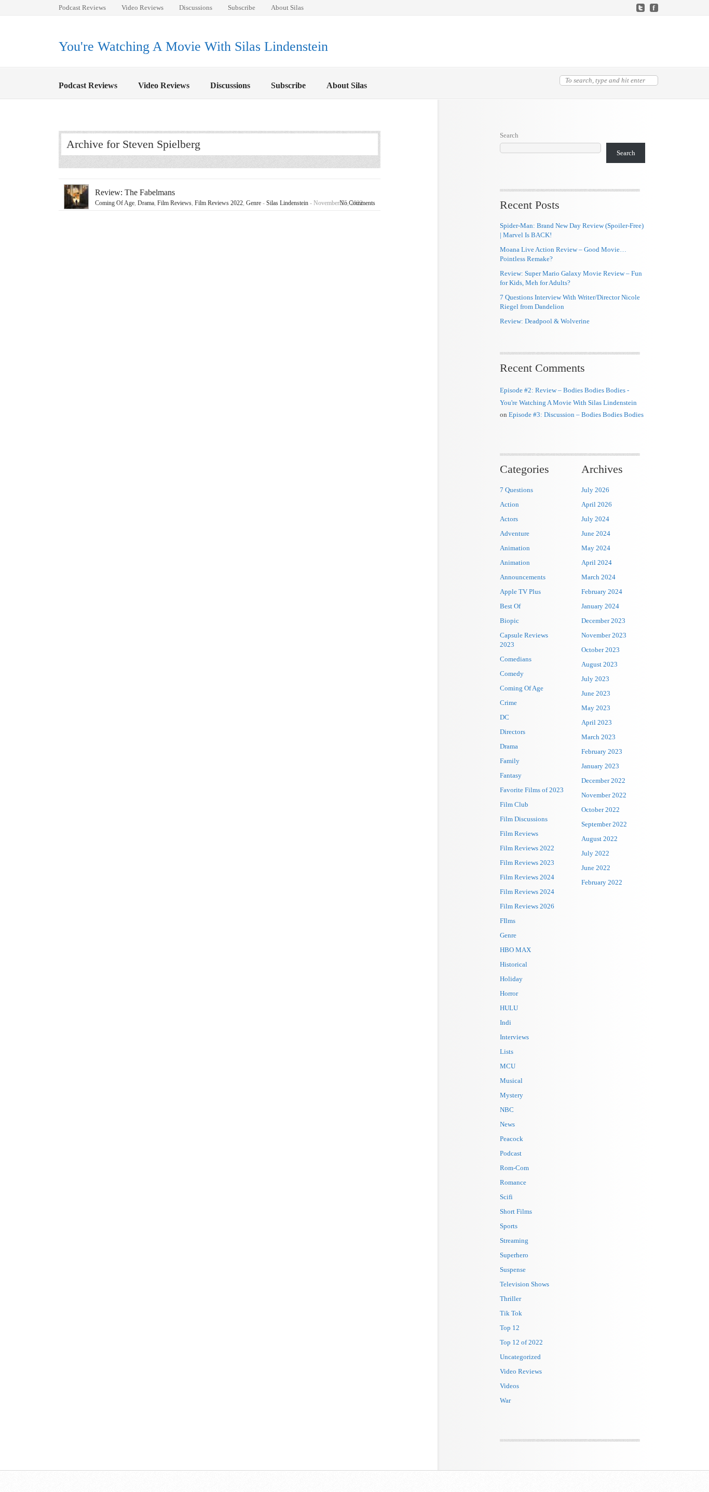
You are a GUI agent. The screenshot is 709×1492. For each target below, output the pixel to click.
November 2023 (603, 635)
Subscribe (241, 7)
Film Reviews (174, 203)
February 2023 (601, 751)
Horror (509, 993)
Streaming (514, 1240)
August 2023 (599, 664)
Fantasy (511, 775)
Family (510, 761)
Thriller (510, 1299)
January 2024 (600, 606)
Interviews (514, 1037)
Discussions (195, 7)
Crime (508, 703)
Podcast (511, 1153)
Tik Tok (511, 1313)
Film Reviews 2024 (527, 877)
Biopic (509, 621)
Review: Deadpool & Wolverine (545, 321)
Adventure (514, 533)
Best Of (510, 606)
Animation (515, 548)
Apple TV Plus (520, 591)
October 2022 (600, 809)
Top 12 (510, 1328)
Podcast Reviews (82, 7)
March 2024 (598, 577)
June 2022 (595, 868)
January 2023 (600, 766)
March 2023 (598, 737)
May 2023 (595, 708)
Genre (253, 203)
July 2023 (595, 679)
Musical (511, 1080)
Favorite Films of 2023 (532, 790)
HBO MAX (515, 950)
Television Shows (524, 1284)
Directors (512, 732)
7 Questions (516, 490)
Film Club (514, 804)
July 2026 (595, 490)
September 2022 (604, 824)
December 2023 (603, 621)
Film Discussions (524, 819)
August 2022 (599, 839)
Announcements (523, 577)
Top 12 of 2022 (521, 1342)
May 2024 (595, 548)
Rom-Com (514, 1168)
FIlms (507, 921)
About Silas (287, 7)
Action (509, 504)
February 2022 (601, 882)
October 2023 (600, 650)
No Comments (357, 203)
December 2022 (603, 780)
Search (509, 135)
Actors (509, 519)
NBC (507, 1110)
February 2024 (601, 591)
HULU (509, 1008)
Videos (509, 1386)
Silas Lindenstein (287, 203)
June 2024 (595, 533)
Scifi (506, 1197)
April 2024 (596, 562)
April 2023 (596, 722)
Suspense (513, 1269)
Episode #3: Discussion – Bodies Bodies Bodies (576, 414)
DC (504, 717)
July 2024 (595, 519)
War (505, 1400)
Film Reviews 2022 (219, 203)
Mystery (511, 1095)
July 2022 (595, 853)
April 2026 (596, 504)
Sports (508, 1226)
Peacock (511, 1139)
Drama (146, 203)
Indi (505, 1022)
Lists (506, 1051)
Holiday (511, 979)
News (507, 1124)
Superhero (514, 1255)
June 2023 (595, 693)
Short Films (516, 1211)
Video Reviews (142, 7)
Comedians (515, 659)
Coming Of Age (114, 203)
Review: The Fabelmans (135, 192)
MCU (507, 1066)
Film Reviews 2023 (527, 862)
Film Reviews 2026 (527, 906)
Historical (513, 964)
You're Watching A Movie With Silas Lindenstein (193, 46)
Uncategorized (520, 1357)
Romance (513, 1182)
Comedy (512, 673)
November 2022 (603, 795)
